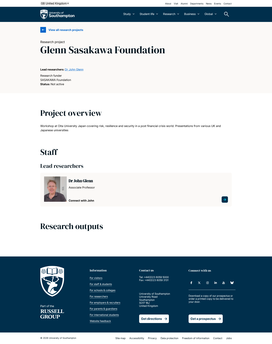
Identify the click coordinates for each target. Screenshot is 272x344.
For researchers (99, 296)
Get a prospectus (203, 319)
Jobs (229, 338)
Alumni (184, 3)
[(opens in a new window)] (191, 282)
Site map (120, 338)
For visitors (96, 277)
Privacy (152, 338)
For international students (104, 314)
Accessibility (136, 338)
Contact (228, 3)
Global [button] (208, 14)
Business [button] (190, 14)
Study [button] (127, 14)
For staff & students (101, 284)
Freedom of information (195, 338)
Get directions (151, 319)
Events (217, 3)
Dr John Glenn (74, 69)
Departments (196, 3)
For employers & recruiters (105, 302)
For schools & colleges (102, 290)
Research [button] (169, 14)
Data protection (169, 338)
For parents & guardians (103, 308)
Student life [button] (147, 14)
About (168, 3)
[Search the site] (225, 14)
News (209, 3)
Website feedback (100, 321)
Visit (176, 3)
